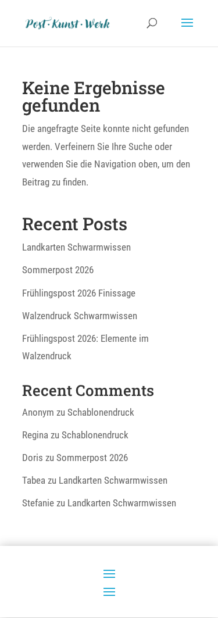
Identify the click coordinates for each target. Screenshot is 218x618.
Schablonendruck (100, 412)
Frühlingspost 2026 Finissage (78, 293)
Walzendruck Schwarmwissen (79, 315)
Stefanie (38, 503)
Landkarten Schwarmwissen (76, 247)
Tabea (33, 480)
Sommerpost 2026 (58, 270)
